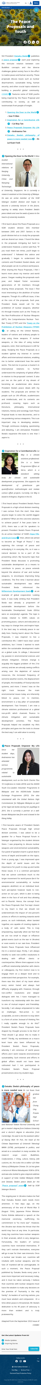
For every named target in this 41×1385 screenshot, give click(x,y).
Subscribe (34, 1349)
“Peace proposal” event (13, 1185)
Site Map (14, 1370)
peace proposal (10, 59)
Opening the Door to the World (21, 112)
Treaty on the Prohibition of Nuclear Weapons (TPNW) (20, 325)
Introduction (6, 7)
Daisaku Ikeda (20, 56)
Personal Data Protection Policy (20, 1373)
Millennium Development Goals (16, 591)
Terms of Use (25, 1370)
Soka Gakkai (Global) (21, 1367)
